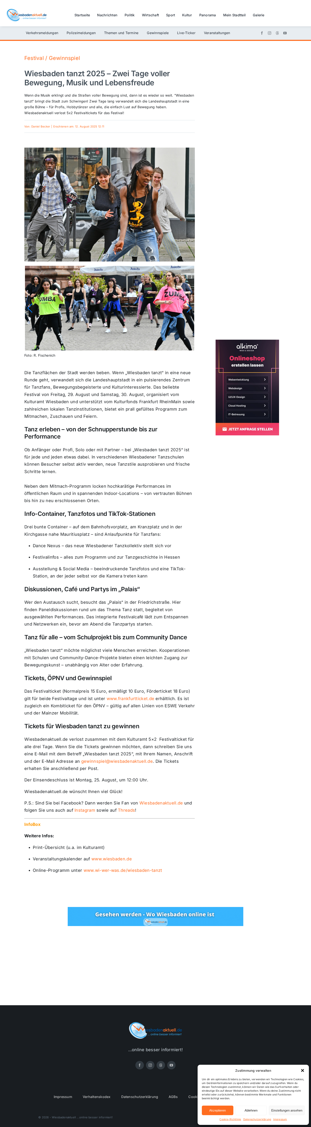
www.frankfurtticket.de (130, 698)
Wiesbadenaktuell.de (161, 803)
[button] (302, 1070)
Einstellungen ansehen (286, 1110)
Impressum (280, 1119)
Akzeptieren (217, 1110)
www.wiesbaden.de (111, 858)
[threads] (277, 33)
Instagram (84, 810)
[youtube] (285, 33)
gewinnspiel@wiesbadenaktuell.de (117, 761)
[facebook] (262, 33)
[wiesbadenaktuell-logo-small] (26, 10)
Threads (126, 810)
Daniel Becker (40, 126)
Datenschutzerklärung (257, 1119)
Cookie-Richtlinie (230, 1119)
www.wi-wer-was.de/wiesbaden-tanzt (123, 870)
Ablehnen (251, 1110)
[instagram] (269, 33)
